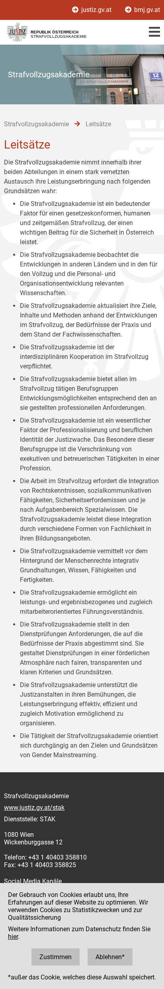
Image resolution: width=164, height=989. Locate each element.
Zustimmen (55, 957)
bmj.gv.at (146, 10)
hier (13, 936)
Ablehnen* (110, 957)
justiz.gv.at (96, 10)
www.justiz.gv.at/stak (34, 807)
